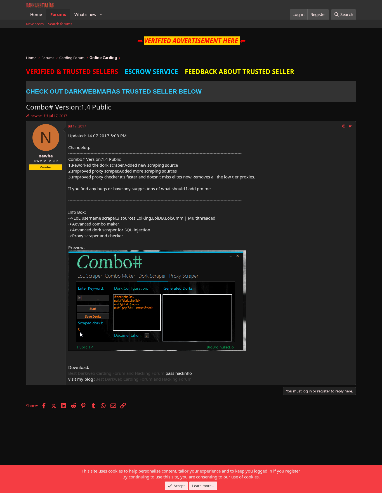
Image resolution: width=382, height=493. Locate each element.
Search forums (60, 23)
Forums (58, 14)
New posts (35, 23)
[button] (101, 14)
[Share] (343, 126)
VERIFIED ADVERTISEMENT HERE (191, 40)
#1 (351, 126)
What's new (85, 14)
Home (36, 14)
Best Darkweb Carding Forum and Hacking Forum (116, 373)
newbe (36, 115)
